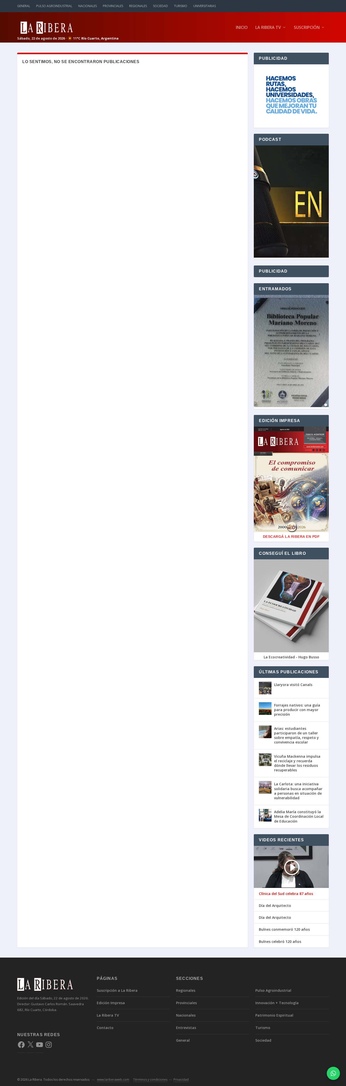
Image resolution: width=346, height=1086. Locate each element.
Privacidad (181, 1079)
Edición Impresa (111, 1002)
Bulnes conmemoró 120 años (284, 929)
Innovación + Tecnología (277, 1002)
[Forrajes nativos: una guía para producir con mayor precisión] (265, 708)
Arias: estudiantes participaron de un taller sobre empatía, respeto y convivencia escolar (296, 735)
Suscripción (307, 27)
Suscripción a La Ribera (117, 990)
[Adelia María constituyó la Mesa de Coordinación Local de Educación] (265, 815)
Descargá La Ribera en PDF (291, 537)
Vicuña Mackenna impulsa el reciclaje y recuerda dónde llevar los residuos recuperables (297, 763)
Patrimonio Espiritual (274, 1015)
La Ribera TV (268, 27)
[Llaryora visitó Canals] (265, 688)
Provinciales (113, 6)
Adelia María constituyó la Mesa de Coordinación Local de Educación (298, 816)
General (23, 6)
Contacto (105, 1027)
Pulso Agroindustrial (54, 6)
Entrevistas (186, 1027)
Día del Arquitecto (275, 905)
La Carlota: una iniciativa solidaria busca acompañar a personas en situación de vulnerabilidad (298, 791)
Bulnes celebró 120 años (280, 941)
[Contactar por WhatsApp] (333, 1073)
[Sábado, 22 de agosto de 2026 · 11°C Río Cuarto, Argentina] (68, 27)
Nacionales (87, 6)
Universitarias (204, 6)
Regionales (138, 6)
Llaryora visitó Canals (293, 684)
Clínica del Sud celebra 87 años (286, 893)
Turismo (180, 6)
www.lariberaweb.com (113, 1079)
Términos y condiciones (150, 1079)
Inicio (242, 27)
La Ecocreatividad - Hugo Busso (291, 657)
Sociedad (160, 6)
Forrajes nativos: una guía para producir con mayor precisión (297, 710)
